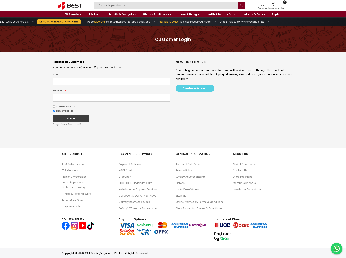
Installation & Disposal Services (138, 189)
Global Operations (244, 164)
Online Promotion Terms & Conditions (199, 202)
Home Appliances (73, 182)
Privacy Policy (184, 170)
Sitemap (181, 195)
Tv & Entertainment (74, 164)
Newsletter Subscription (247, 189)
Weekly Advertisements (190, 176)
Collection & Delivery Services (137, 195)
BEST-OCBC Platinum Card (135, 183)
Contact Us (240, 170)
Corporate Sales (72, 206)
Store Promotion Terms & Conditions (199, 208)
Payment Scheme (130, 164)
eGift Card (125, 170)
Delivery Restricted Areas (134, 202)
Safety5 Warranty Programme (138, 208)
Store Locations (242, 176)
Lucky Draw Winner (187, 189)
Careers (181, 183)
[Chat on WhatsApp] (336, 248)
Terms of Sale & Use (188, 164)
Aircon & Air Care (72, 200)
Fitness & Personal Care (76, 194)
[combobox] (166, 5)
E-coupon (125, 176)
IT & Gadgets (70, 170)
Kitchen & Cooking (73, 187)
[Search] (241, 5)
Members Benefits (244, 183)
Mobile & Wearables (74, 176)
